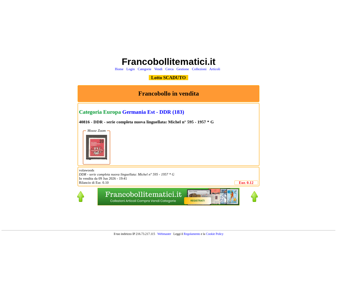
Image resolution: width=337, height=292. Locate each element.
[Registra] (168, 204)
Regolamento (192, 234)
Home (120, 69)
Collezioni (200, 69)
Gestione (183, 69)
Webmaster (164, 234)
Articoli (215, 69)
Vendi (159, 69)
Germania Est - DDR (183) (153, 112)
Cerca (170, 69)
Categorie (145, 69)
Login (131, 69)
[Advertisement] (168, 29)
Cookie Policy (214, 234)
